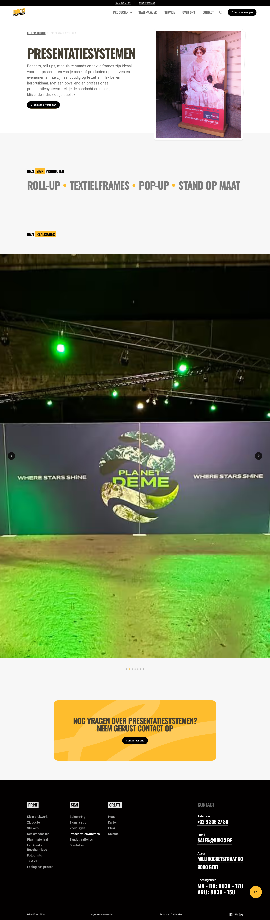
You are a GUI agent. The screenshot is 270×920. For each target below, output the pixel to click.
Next (258, 456)
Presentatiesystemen (85, 834)
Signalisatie (78, 822)
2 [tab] (129, 669)
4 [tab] (134, 669)
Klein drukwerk (37, 816)
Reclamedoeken (38, 834)
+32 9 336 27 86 (212, 821)
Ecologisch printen (40, 867)
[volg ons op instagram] (236, 914)
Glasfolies (77, 845)
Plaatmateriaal (37, 839)
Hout (111, 816)
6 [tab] (140, 669)
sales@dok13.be (214, 840)
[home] (19, 12)
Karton (113, 822)
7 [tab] (143, 669)
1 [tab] (126, 669)
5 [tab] (137, 669)
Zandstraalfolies (81, 839)
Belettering (77, 816)
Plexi (111, 828)
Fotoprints (34, 855)
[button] (122, 12)
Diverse (113, 834)
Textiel (32, 861)
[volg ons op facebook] (231, 914)
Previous (11, 456)
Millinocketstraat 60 (220, 858)
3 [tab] (131, 669)
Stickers (33, 828)
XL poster (34, 822)
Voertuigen (77, 828)
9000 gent (207, 867)
